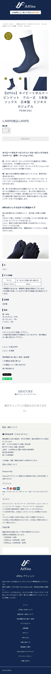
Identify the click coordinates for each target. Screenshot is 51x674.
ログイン (25, 633)
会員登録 (25, 628)
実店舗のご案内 (26, 647)
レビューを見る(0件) (10, 347)
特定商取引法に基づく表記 (25, 619)
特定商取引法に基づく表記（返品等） (16, 357)
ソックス (5, 24)
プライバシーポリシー (25, 656)
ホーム (25, 605)
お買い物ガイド (26, 642)
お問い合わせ (25, 661)
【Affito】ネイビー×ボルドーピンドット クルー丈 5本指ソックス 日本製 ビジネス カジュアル (25, 25)
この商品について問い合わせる (14, 364)
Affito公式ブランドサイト (25, 651)
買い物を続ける (8, 368)
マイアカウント (26, 623)
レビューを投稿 (8, 350)
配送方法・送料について (25, 614)
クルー (12, 24)
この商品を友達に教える (11, 361)
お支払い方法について (25, 609)
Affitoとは (25, 637)
